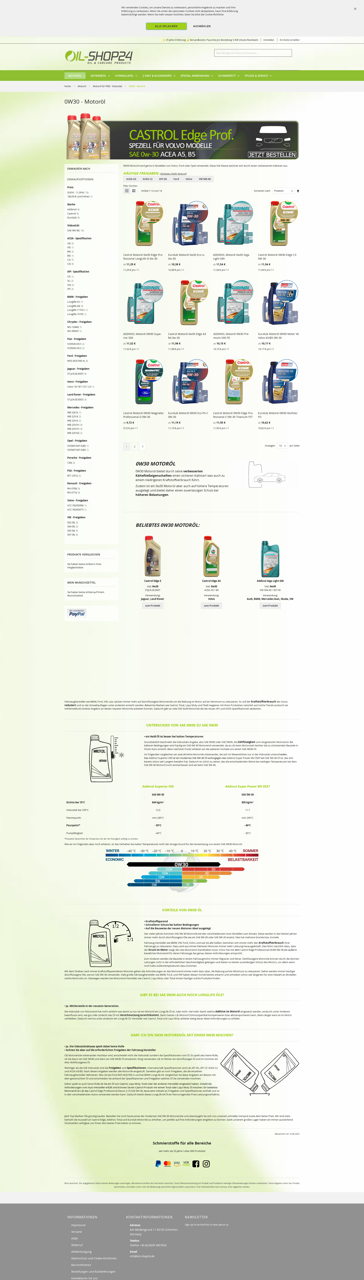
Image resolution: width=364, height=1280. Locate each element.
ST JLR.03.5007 (76, 373)
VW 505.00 (205, 179)
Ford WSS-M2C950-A (123, 1075)
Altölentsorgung (81, 1251)
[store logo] (99, 56)
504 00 (72, 526)
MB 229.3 (74, 416)
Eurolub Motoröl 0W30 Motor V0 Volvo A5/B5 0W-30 (278, 335)
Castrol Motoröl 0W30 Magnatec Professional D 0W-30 (143, 415)
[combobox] (253, 53)
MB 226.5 (74, 412)
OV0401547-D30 (78, 445)
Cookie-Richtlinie (214, 14)
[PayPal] (158, 1166)
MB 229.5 (74, 420)
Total (172, 978)
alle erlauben (166, 26)
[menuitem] (75, 75)
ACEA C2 (147, 179)
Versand (76, 1232)
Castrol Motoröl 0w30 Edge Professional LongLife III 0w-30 (143, 256)
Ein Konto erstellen (290, 39)
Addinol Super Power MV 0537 (243, 758)
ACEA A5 (131, 179)
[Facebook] (196, 1166)
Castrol (73, 213)
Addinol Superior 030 (160, 758)
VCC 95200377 (76, 509)
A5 (70, 247)
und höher (80, 196)
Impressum (78, 1225)
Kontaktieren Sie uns (84, 1278)
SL (70, 280)
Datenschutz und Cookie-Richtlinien (94, 1258)
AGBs (74, 1238)
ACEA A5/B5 (76, 1071)
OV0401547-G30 (78, 449)
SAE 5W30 (88, 1059)
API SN (163, 179)
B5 (70, 255)
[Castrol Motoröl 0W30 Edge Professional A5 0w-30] (211, 556)
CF (70, 276)
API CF (203, 1068)
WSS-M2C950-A (77, 360)
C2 (70, 259)
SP (70, 289)
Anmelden (268, 39)
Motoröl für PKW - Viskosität (108, 86)
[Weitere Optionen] (76, 616)
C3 (70, 263)
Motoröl (82, 86)
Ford (176, 179)
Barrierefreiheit (81, 1265)
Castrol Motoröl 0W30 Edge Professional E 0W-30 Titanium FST (233, 415)
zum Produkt (152, 605)
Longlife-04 (75, 306)
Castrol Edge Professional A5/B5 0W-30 (262, 950)
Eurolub (73, 217)
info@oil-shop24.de (142, 1256)
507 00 (72, 534)
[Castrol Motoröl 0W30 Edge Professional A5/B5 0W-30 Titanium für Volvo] (182, 158)
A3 (70, 243)
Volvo (189, 179)
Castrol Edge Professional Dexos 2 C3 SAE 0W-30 (116, 1091)
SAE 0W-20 (220, 937)
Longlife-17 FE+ (77, 310)
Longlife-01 (75, 301)
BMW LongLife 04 (154, 1075)
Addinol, (111, 1119)
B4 (70, 251)
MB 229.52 (74, 433)
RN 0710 (73, 492)
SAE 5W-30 (271, 758)
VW (105, 701)
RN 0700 (73, 488)
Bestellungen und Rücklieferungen (93, 1271)
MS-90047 (74, 331)
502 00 (72, 522)
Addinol (73, 209)
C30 (71, 462)
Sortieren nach (262, 190)
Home (67, 86)
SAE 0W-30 (75, 230)
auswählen (202, 26)
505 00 (72, 530)
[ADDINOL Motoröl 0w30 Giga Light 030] (270, 556)
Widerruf (77, 1245)
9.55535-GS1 (75, 348)
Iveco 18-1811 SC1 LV (80, 386)
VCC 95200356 (76, 505)
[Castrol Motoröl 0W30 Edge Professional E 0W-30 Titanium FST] (152, 556)
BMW (93, 701)
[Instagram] (206, 1166)
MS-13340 (74, 327)
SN (70, 285)
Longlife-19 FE (76, 314)
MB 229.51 (74, 428)
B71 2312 (74, 475)
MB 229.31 (74, 424)
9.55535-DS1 (75, 344)
